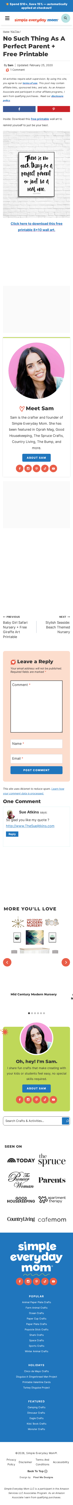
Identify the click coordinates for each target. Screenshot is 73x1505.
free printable (40, 118)
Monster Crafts (36, 1429)
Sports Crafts (36, 1345)
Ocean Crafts (36, 1313)
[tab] (29, 1013)
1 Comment (17, 69)
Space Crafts (36, 1340)
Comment (21, 685)
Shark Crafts (36, 1335)
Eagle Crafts (37, 1418)
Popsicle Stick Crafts (36, 1329)
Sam (10, 65)
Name (18, 744)
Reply (12, 834)
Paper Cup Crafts (36, 1318)
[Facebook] (19, 468)
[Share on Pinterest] (53, 109)
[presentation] (33, 953)
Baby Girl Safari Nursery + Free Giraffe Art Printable (15, 627)
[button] (11, 136)
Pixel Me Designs (43, 1477)
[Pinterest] (36, 468)
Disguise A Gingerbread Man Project (36, 1376)
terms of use (30, 83)
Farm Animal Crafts (37, 1307)
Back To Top (36, 1471)
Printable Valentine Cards (36, 1382)
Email (17, 759)
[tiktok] (45, 468)
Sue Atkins (29, 812)
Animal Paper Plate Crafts (36, 1302)
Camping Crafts (36, 1407)
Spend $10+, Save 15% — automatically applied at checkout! (38, 6)
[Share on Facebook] (19, 109)
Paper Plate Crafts (36, 1324)
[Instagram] (28, 468)
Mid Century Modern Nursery (34, 994)
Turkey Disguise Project (36, 1387)
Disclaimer (25, 1462)
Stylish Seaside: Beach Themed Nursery (57, 624)
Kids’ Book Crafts (36, 1423)
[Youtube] (53, 468)
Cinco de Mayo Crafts (36, 1371)
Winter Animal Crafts (36, 1351)
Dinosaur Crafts (36, 1412)
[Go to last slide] (7, 962)
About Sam (36, 457)
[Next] (66, 962)
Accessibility (61, 1462)
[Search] (65, 1121)
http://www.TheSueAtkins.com (30, 826)
